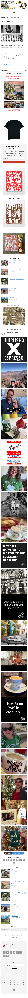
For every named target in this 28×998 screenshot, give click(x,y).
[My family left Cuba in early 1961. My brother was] (14, 504)
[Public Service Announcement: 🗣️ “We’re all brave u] (14, 555)
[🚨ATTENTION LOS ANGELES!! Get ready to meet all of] (14, 452)
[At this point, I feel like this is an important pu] (14, 607)
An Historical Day (7, 21)
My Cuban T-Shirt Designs (14, 116)
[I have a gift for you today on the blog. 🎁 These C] (14, 812)
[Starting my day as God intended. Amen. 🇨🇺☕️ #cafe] (14, 684)
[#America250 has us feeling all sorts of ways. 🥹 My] (14, 375)
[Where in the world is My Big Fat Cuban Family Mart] (14, 658)
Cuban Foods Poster (14, 166)
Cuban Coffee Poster (14, 198)
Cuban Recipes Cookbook (14, 305)
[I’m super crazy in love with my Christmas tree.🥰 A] (14, 787)
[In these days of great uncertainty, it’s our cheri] (14, 426)
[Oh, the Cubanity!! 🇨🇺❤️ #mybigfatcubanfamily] (14, 709)
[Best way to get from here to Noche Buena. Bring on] (14, 838)
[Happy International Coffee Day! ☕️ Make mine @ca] (14, 632)
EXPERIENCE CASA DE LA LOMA (14, 73)
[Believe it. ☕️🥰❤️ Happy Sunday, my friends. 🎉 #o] (14, 761)
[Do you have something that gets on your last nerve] (14, 349)
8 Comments (16, 22)
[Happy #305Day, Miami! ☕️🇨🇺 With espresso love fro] (14, 529)
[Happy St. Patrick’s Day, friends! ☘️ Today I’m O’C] (14, 478)
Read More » (5, 64)
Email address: (14, 963)
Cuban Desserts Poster (14, 231)
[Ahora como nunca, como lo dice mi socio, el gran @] (14, 581)
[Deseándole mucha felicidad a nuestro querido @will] (14, 401)
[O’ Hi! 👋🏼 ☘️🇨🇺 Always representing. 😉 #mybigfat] (14, 735)
